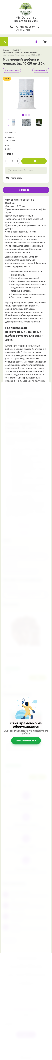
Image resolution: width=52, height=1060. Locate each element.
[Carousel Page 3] (29, 115)
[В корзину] (34, 161)
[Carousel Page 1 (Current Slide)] (23, 115)
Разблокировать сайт (26, 741)
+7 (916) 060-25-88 (25, 27)
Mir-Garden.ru (26, 17)
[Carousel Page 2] (26, 115)
